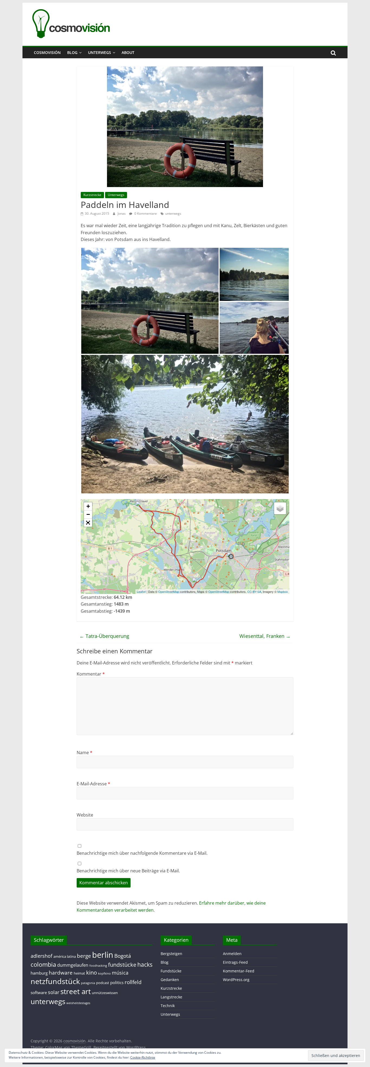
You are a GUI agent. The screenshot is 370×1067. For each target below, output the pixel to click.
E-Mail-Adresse (93, 784)
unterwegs (173, 213)
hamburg (39, 973)
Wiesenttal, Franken (265, 636)
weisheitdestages (78, 1003)
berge (84, 955)
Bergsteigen (171, 953)
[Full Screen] (88, 523)
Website (85, 815)
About (128, 52)
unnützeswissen (105, 992)
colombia (43, 964)
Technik (168, 1005)
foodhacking (98, 966)
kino (91, 972)
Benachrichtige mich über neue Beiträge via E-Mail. (128, 871)
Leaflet (141, 591)
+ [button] (88, 506)
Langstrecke (171, 996)
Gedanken (170, 979)
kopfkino (104, 973)
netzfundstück (55, 981)
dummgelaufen (72, 965)
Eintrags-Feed (235, 962)
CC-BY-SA (254, 591)
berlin (102, 954)
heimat (79, 973)
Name (84, 753)
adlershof (41, 956)
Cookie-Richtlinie (142, 1057)
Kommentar (91, 674)
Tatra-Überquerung (104, 636)
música (120, 972)
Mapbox (282, 591)
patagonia (88, 983)
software (39, 992)
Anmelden (232, 953)
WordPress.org (236, 979)
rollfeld (133, 982)
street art (75, 991)
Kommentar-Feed (238, 970)
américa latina (64, 956)
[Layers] (280, 508)
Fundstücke (171, 970)
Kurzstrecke (92, 194)
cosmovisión (47, 52)
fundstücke (122, 964)
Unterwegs (99, 52)
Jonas (122, 213)
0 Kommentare (145, 213)
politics (117, 982)
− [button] (88, 514)
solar (53, 992)
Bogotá (122, 955)
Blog (72, 52)
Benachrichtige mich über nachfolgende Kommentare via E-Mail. (142, 853)
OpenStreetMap (168, 591)
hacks (144, 964)
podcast (102, 982)
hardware (61, 972)
